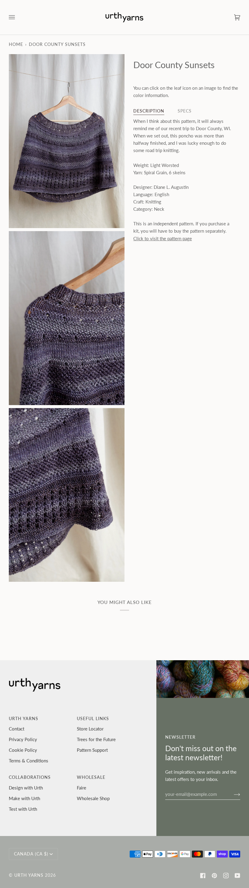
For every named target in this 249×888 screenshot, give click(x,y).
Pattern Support (92, 750)
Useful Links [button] (93, 718)
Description (148, 111)
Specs (185, 111)
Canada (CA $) (31, 854)
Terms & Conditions (28, 760)
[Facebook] (203, 875)
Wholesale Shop (93, 798)
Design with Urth (26, 787)
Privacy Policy (23, 739)
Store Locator (90, 728)
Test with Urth (23, 809)
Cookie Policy (23, 750)
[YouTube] (237, 875)
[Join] (232, 794)
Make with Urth (24, 798)
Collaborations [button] (30, 777)
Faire (81, 787)
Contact (16, 728)
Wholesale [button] (91, 777)
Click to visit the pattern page (162, 238)
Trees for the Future (96, 739)
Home (16, 44)
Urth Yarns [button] (23, 718)
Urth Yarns (28, 875)
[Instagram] (226, 875)
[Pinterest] (214, 875)
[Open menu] (18, 17)
